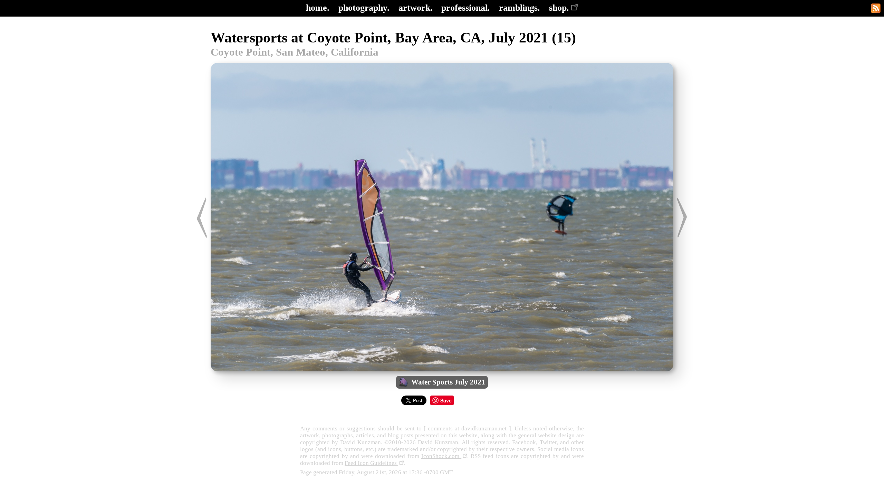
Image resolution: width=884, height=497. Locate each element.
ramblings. (519, 8)
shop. (559, 8)
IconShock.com (441, 456)
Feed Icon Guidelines (371, 463)
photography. (364, 8)
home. (317, 8)
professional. (465, 8)
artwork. (415, 8)
